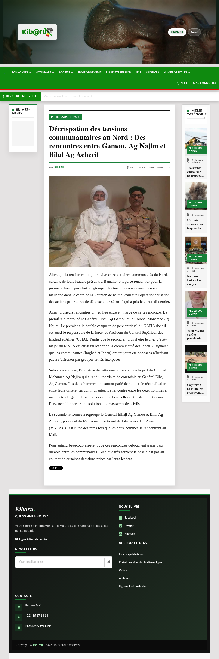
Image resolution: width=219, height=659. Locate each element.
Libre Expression (118, 72)
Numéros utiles (176, 72)
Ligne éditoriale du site (33, 539)
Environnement (89, 72)
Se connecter (206, 83)
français (177, 32)
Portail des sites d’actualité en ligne (140, 562)
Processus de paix (65, 117)
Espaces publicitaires (131, 554)
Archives (152, 72)
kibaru (59, 167)
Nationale (44, 72)
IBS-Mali (38, 645)
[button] (182, 83)
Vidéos (123, 570)
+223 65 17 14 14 (36, 615)
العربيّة (194, 32)
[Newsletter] (107, 562)
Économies (20, 72)
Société (65, 72)
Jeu (138, 72)
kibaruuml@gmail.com (38, 626)
